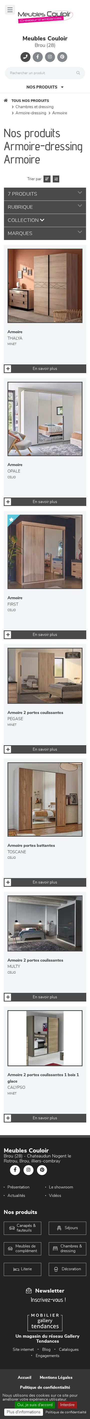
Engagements (48, 1356)
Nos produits (41, 87)
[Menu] (10, 10)
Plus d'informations (23, 1412)
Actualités (16, 1196)
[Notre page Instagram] (50, 57)
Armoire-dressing (31, 113)
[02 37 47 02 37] (25, 57)
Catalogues (69, 1350)
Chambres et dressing (35, 107)
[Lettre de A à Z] (55, 179)
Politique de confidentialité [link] (66, 1412)
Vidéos (55, 1196)
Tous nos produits (30, 101)
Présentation (19, 1187)
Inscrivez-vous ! (48, 1299)
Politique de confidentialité (45, 1387)
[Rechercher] (79, 73)
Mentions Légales (56, 1378)
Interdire (67, 1405)
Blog (46, 1350)
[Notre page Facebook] (38, 57)
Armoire (59, 113)
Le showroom (61, 1187)
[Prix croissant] (46, 179)
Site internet (23, 1350)
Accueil (24, 1378)
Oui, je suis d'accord (34, 1405)
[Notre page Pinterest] (62, 57)
